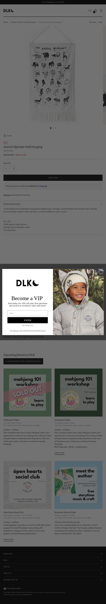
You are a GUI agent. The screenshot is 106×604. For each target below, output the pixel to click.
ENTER (27, 320)
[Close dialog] (101, 272)
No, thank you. (27, 325)
